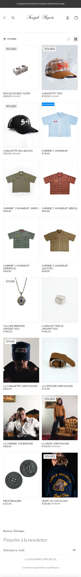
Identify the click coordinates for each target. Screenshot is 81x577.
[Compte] (67, 17)
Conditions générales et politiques (40, 567)
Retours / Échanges (13, 531)
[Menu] (4, 17)
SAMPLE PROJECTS (45, 559)
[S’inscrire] (74, 550)
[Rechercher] (13, 17)
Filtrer (11, 39)
